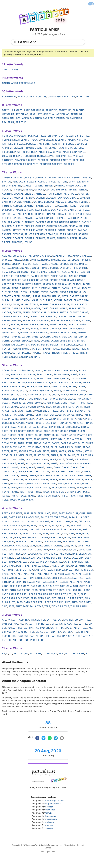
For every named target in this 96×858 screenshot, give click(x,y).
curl (68, 553)
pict (4, 582)
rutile (36, 288)
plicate (6, 189)
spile (47, 386)
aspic (5, 386)
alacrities (39, 96)
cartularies (10, 83)
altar (72, 423)
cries (70, 471)
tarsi (71, 406)
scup (40, 557)
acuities (44, 152)
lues (66, 545)
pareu (62, 479)
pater (62, 447)
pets (41, 598)
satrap (73, 276)
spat (45, 533)
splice (35, 280)
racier (26, 348)
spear (6, 394)
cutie (13, 447)
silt (37, 517)
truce (60, 427)
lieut (5, 479)
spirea (25, 324)
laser (21, 447)
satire (16, 308)
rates (71, 487)
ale (75, 636)
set (4, 628)
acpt (39, 582)
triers (84, 352)
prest (57, 378)
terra (79, 439)
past (67, 537)
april (37, 459)
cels (49, 586)
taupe (71, 455)
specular (69, 144)
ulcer (87, 439)
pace (50, 570)
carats (26, 336)
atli (11, 578)
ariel (45, 459)
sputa (45, 455)
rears (14, 491)
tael (89, 549)
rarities (66, 160)
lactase (17, 214)
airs (52, 582)
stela (70, 439)
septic (36, 312)
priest (86, 259)
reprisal (7, 135)
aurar (38, 443)
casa (60, 537)
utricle (50, 181)
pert (5, 513)
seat (78, 533)
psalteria (8, 122)
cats (33, 578)
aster (31, 374)
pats (12, 598)
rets (55, 602)
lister (26, 259)
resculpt (20, 164)
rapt (12, 561)
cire (62, 586)
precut (16, 320)
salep (57, 374)
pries (14, 487)
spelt (70, 411)
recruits (78, 160)
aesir (21, 459)
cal (14, 636)
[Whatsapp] (50, 738)
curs (5, 590)
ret (43, 619)
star (64, 529)
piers (46, 483)
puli (76, 570)
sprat (44, 427)
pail (4, 549)
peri (24, 537)
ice (48, 636)
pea (59, 632)
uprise (56, 296)
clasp (6, 378)
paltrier (54, 156)
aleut (29, 459)
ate (4, 619)
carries (64, 222)
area (39, 541)
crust (55, 394)
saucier (72, 234)
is (66, 653)
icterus (28, 189)
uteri (13, 459)
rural (56, 435)
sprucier (45, 164)
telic (37, 415)
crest (5, 406)
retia (30, 451)
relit (23, 491)
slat (32, 545)
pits (60, 598)
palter (45, 264)
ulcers (15, 357)
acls (47, 574)
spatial (6, 181)
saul (11, 582)
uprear (36, 296)
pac (42, 628)
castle (66, 259)
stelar (43, 324)
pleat (13, 382)
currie (54, 308)
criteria (67, 148)
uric (58, 533)
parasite (70, 135)
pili (56, 570)
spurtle (83, 193)
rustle (64, 312)
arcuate (61, 202)
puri (57, 529)
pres (73, 598)
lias (74, 578)
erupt (54, 423)
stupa (85, 427)
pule (67, 549)
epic (73, 525)
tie (38, 640)
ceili (13, 471)
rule (87, 545)
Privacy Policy (69, 845)
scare (6, 370)
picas (38, 483)
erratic (84, 181)
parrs (71, 479)
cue (26, 640)
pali (81, 578)
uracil (72, 324)
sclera (75, 320)
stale (61, 439)
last (38, 529)
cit (80, 628)
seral (79, 451)
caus (41, 586)
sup (77, 619)
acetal (16, 296)
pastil (84, 304)
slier (62, 491)
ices (61, 590)
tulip (22, 398)
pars (83, 594)
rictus (26, 296)
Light (48, 852)
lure (54, 557)
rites (38, 491)
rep (71, 619)
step (61, 566)
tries (80, 495)
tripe (79, 415)
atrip (21, 427)
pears (14, 483)
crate (89, 394)
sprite (54, 280)
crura (54, 398)
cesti (37, 471)
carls (64, 443)
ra (3, 653)
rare (45, 537)
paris (21, 463)
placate (62, 206)
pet (32, 632)
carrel (84, 296)
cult (33, 553)
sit (70, 636)
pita (53, 545)
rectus (34, 292)
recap (86, 447)
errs (42, 590)
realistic (51, 110)
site (74, 537)
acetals (18, 222)
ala (69, 623)
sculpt (85, 320)
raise (78, 382)
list (60, 557)
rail (74, 553)
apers (87, 463)
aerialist (76, 114)
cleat (13, 439)
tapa (45, 549)
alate (38, 386)
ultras (25, 357)
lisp (64, 533)
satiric (6, 202)
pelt (53, 521)
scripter (32, 164)
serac (79, 411)
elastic (29, 206)
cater (32, 390)
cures (86, 471)
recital (61, 193)
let (80, 623)
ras (86, 632)
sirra (54, 491)
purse (14, 374)
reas (34, 602)
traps (14, 378)
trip (46, 541)
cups (89, 586)
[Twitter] (43, 738)
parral (45, 288)
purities (55, 160)
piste (88, 419)
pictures (7, 160)
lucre (23, 406)
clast (45, 471)
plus (79, 517)
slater (71, 280)
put (10, 628)
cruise (6, 264)
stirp (13, 443)
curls (14, 475)
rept (48, 602)
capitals (79, 152)
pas (88, 619)
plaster (40, 206)
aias (67, 574)
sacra (62, 451)
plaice (6, 304)
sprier (34, 324)
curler (56, 284)
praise (45, 268)
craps (55, 431)
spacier (40, 238)
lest (19, 557)
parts (79, 479)
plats (68, 483)
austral (7, 193)
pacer (38, 411)
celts (60, 459)
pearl (21, 435)
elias (77, 459)
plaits (82, 344)
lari (37, 570)
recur (72, 386)
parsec (6, 320)
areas (14, 467)
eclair (75, 304)
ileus (49, 406)
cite (18, 533)
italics (6, 214)
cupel (53, 415)
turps (89, 455)
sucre (56, 370)
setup (88, 451)
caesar (54, 328)
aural (82, 431)
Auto (42, 852)
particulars (27, 83)
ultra (62, 415)
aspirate (44, 144)
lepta (80, 475)
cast (38, 533)
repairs (40, 234)
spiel (21, 455)
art (32, 623)
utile (23, 394)
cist (81, 521)
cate (47, 553)
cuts (13, 590)
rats (27, 602)
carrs (74, 467)
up (35, 653)
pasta (88, 479)
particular (25, 96)
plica (81, 419)
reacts (46, 348)
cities (74, 336)
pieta (73, 419)
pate (85, 533)
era (53, 632)
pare (12, 533)
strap (72, 394)
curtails (42, 156)
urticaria (8, 114)
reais (79, 487)
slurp (13, 455)
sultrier (69, 164)
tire (66, 525)
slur (71, 533)
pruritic (19, 152)
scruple (49, 202)
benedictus (50, 816)
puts (12, 602)
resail (72, 308)
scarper (18, 238)
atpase (81, 324)
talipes (39, 210)
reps (83, 570)
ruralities (83, 96)
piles (5, 431)
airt (88, 566)
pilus (78, 447)
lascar (6, 312)
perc (34, 598)
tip (42, 640)
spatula (50, 210)
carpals (41, 222)
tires (63, 495)
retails (50, 234)
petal (65, 378)
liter (28, 427)
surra (54, 455)
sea (58, 636)
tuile (5, 499)
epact (40, 406)
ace (9, 632)
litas (38, 447)
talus (74, 378)
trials (56, 352)
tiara (89, 423)
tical (39, 431)
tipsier (6, 242)
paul (88, 578)
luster (6, 308)
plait (54, 382)
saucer (24, 276)
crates (83, 336)
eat (48, 619)
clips (81, 443)
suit (75, 513)
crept (48, 374)
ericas (26, 340)
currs (23, 475)
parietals (49, 118)
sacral (63, 276)
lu (11, 653)
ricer (46, 451)
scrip (79, 406)
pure (74, 521)
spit (4, 529)
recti (14, 451)
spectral (83, 135)
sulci (78, 491)
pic (21, 623)
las (65, 619)
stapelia (70, 140)
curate (26, 284)
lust (18, 521)
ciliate (74, 197)
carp (39, 561)
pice (54, 566)
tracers (17, 242)
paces (28, 479)
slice (70, 382)
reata (40, 378)
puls (5, 602)
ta (74, 653)
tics (54, 606)
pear (34, 566)
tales (64, 435)
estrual (84, 210)
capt (26, 578)
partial (60, 185)
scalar (57, 256)
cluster (7, 197)
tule (40, 525)
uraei (21, 499)
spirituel (21, 122)
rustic (16, 300)
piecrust (7, 152)
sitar (5, 455)
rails (63, 487)
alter (29, 411)
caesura (71, 185)
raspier (7, 234)
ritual (76, 288)
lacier (55, 340)
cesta (29, 471)
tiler (87, 406)
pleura (26, 264)
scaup (64, 423)
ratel (44, 439)
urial (5, 459)
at (70, 653)
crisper (7, 210)
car (4, 623)
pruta (22, 487)
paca (52, 549)
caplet (6, 336)
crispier (18, 156)
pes (75, 623)
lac (85, 628)
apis (88, 574)
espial (74, 264)
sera (90, 570)
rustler (84, 202)
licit (22, 411)
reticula (31, 152)
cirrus (45, 312)
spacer (14, 324)
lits (63, 594)
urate (53, 439)
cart (12, 517)
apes (87, 582)
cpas (18, 578)
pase (5, 598)
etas (49, 590)
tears (31, 495)
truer (80, 455)
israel (6, 332)
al (22, 653)
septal (27, 256)
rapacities (68, 96)
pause (82, 378)
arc (20, 632)
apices (46, 284)
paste (73, 431)
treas (72, 495)
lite (17, 549)
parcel (76, 284)
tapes (5, 495)
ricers (85, 348)
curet (6, 475)
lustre (35, 272)
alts (81, 574)
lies (45, 594)
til (9, 636)
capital (38, 202)
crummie (49, 825)
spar (5, 557)
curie (5, 447)
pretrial (43, 160)
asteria (62, 210)
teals (22, 495)
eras (35, 590)
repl (41, 602)
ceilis (65, 336)
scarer (65, 320)
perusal (17, 181)
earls (41, 475)
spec (5, 574)
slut (38, 537)
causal (26, 300)
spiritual (49, 114)
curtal (6, 300)
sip (53, 623)
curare (47, 300)
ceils (21, 471)
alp (42, 632)
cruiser (29, 193)
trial (81, 402)
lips (57, 594)
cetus (69, 459)
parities (66, 156)
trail (29, 398)
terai (47, 495)
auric (80, 394)
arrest (6, 284)
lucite (15, 332)
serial (25, 292)
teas (40, 606)
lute (11, 529)
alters (72, 332)
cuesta (16, 264)
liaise (63, 340)
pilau (55, 411)
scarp (6, 419)
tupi (25, 582)
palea (37, 398)
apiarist (7, 148)
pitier (54, 276)
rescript (56, 144)
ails (45, 582)
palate (65, 272)
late (86, 541)
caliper (72, 210)
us (82, 653)
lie (37, 632)
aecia (78, 463)
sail (65, 541)
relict (36, 264)
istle (22, 402)
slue (12, 525)
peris (30, 483)
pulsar (16, 348)
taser (45, 463)
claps (14, 406)
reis (59, 545)
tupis (54, 463)
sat (64, 632)
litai (12, 479)
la (55, 653)
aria (4, 517)
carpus (37, 300)
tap (15, 632)
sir (4, 632)
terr (47, 606)
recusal (18, 234)
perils (45, 344)
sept (86, 517)
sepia (76, 427)
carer (55, 443)
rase (26, 525)
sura (81, 549)
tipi (72, 606)
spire (21, 439)
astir (72, 435)
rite (50, 517)
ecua (47, 578)
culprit (83, 185)
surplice (82, 144)
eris (54, 578)
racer (30, 386)
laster (36, 284)
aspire (44, 280)
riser (56, 406)
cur (20, 640)
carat (48, 419)
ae (78, 653)
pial (18, 561)
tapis (79, 398)
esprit (44, 292)
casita (46, 336)
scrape (17, 256)
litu (69, 594)
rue (54, 619)
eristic (6, 185)
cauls (6, 471)
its (75, 632)
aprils (34, 328)
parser (68, 300)
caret (48, 378)
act (85, 636)
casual (66, 288)
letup (30, 447)
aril (18, 545)
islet (46, 398)
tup (4, 636)
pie (85, 623)
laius (5, 463)
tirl (10, 537)
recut (22, 451)
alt (91, 636)
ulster (16, 284)
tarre (87, 415)
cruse (30, 382)
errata (6, 288)
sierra (63, 308)
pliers (15, 276)
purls (46, 487)
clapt (73, 443)
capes (46, 443)
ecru (39, 545)
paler (54, 447)
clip (31, 533)
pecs (26, 598)
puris (38, 487)
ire (80, 636)
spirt (5, 439)
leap (25, 561)
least (62, 398)
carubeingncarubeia (54, 800)
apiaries (68, 152)
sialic (5, 324)
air (58, 623)
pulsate (63, 177)
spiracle (19, 144)
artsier (29, 222)
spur (31, 537)
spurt (55, 386)
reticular (22, 114)
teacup (16, 288)
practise (30, 148)
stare (5, 374)
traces (46, 352)
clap (47, 566)
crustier (30, 156)
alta (74, 574)
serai (5, 443)
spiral (86, 300)
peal (26, 566)
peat (33, 525)
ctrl (40, 578)
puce (67, 557)
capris (16, 336)
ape (16, 623)
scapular (20, 140)
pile (18, 517)
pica (12, 545)
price (38, 423)
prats (5, 487)
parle (5, 435)
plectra (60, 230)
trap (5, 541)
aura (31, 521)
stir (51, 533)
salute (45, 272)
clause (66, 284)
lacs (87, 590)
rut (4, 640)
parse (14, 419)
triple (6, 316)
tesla (55, 495)
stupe (6, 427)
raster (55, 320)
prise (63, 394)
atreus (44, 328)
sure (81, 545)
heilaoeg (49, 806)
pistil (65, 296)
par (10, 619)
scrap (64, 431)
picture (7, 206)
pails (36, 479)
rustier (61, 234)
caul (74, 566)
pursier (71, 230)
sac (32, 636)
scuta (23, 390)
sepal (40, 374)
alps (79, 582)
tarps (14, 495)
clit (25, 570)
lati (11, 594)
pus (68, 628)
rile (86, 561)
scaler (25, 268)
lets (39, 594)
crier (38, 382)
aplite (15, 316)
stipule (72, 193)
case (52, 537)
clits (53, 471)
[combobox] (48, 42)
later (29, 435)
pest (60, 521)
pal (37, 628)
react (73, 370)
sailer (16, 268)
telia (39, 495)
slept (14, 370)
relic (89, 402)
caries (83, 264)
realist (16, 202)
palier (6, 344)
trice (38, 394)
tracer (46, 296)
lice (32, 561)
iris (59, 541)
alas (25, 545)
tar (63, 628)
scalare (51, 214)
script (55, 272)
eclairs (63, 226)
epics (49, 475)
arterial (82, 140)
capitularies (10, 69)
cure (82, 513)
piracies (19, 160)
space (38, 402)
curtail (50, 189)
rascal (86, 256)
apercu (46, 256)
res (20, 628)
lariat (15, 304)
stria (13, 415)
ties (60, 606)
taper (65, 374)
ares (5, 578)
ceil (52, 561)
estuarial (8, 118)
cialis (64, 328)
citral (24, 316)
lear (68, 578)
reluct (25, 272)
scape (47, 435)
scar (32, 557)
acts (82, 566)
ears (20, 590)
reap (74, 561)
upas (71, 529)
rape (12, 566)
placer (35, 308)
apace (6, 411)
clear (5, 402)
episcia (73, 226)
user (19, 513)
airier (53, 332)
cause (71, 398)
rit (32, 619)
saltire (16, 185)
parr (27, 513)
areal (14, 386)
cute (87, 525)
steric (53, 324)
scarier (7, 238)
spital (16, 292)
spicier (50, 238)
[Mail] (62, 738)
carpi (57, 467)
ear (60, 619)
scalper (85, 197)
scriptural (9, 96)
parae (44, 479)
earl (47, 557)
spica (13, 423)
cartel (16, 312)
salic (21, 415)
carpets (52, 222)
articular (62, 114)
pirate (6, 276)
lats (18, 594)
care (78, 529)
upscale (18, 218)
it (19, 653)
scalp (31, 378)
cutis (30, 402)
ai (59, 653)
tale (61, 553)
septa (71, 451)
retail (54, 312)
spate (23, 378)
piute (29, 463)
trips (88, 495)
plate (46, 382)
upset (22, 431)
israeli (61, 218)
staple (34, 304)
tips (78, 606)
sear (41, 513)
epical (37, 256)
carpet (74, 296)
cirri (64, 406)
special (18, 193)
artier (82, 332)
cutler (56, 288)
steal (46, 423)
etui (24, 529)
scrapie (62, 214)
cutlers (51, 226)
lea (70, 632)
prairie (72, 189)
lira (81, 557)
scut (44, 517)
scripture (64, 110)
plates (6, 348)
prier (89, 435)
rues (75, 602)
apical (76, 256)
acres (70, 463)
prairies (31, 160)
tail (80, 561)
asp (21, 619)
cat (52, 628)
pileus (54, 264)
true (67, 521)
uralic (44, 332)
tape (11, 549)
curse (14, 398)
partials (78, 156)
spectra (73, 214)
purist (54, 268)
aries (53, 459)
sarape (6, 352)
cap (64, 636)
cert (56, 586)
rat (31, 628)
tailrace (33, 135)
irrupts (84, 226)
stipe (87, 411)
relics (75, 348)
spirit (62, 280)
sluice (36, 268)
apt (15, 619)
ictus (73, 374)
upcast (76, 259)
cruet (13, 431)
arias (31, 467)
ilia (31, 570)
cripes (34, 316)
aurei (49, 467)
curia (5, 423)
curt (38, 549)
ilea (68, 590)
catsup (6, 280)
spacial (40, 181)
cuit (82, 586)
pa (26, 653)
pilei (53, 483)
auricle (18, 206)
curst (64, 402)
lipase (72, 316)
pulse (86, 382)
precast (39, 214)
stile (82, 374)
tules (13, 499)
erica (62, 382)
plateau (19, 177)
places (72, 344)
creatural (37, 110)
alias (47, 431)
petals (54, 344)
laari (64, 475)
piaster (27, 202)
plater (15, 272)
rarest (36, 348)
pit (58, 628)
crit (75, 586)
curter (6, 340)
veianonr (49, 828)
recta (5, 451)
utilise (28, 242)
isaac (85, 459)
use (10, 623)
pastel (83, 276)
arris (74, 390)
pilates (82, 218)
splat (37, 455)
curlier (29, 226)
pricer (26, 320)
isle (25, 557)
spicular (58, 140)
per (32, 640)
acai (32, 582)
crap (88, 553)
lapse (14, 390)
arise (5, 415)
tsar (64, 517)
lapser (62, 316)
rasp (69, 513)
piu (37, 636)
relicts (29, 234)
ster (11, 606)
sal (42, 636)
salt (40, 553)
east (5, 533)
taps (25, 574)
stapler (18, 210)
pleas (77, 483)
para (72, 517)
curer (32, 406)
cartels (75, 222)
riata (38, 451)
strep (70, 491)
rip (38, 623)
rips (67, 602)
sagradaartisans (52, 803)
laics (72, 475)
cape (66, 561)
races (55, 487)
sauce (38, 435)
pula (87, 598)
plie (66, 598)
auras (40, 467)
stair (52, 427)
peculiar (31, 144)
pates (5, 483)
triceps (17, 189)
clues (62, 471)
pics (47, 598)
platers (38, 230)
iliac (13, 427)
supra (6, 390)
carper (54, 304)
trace (30, 431)
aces (61, 574)
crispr (73, 328)
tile (80, 537)
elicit (77, 300)
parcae (34, 332)
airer (5, 398)
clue (11, 521)
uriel (62, 463)
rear (12, 557)
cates (23, 374)
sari (18, 541)
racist (36, 320)
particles (62, 118)
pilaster (45, 135)
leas (32, 594)
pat (82, 619)
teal (32, 541)
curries (40, 226)
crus (46, 521)
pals (76, 594)
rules (46, 491)
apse (12, 513)
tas (74, 628)
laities (6, 230)
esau (61, 578)
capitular (8, 110)
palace (73, 292)
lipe (51, 594)
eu (87, 653)
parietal (45, 140)
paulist (71, 218)
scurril (29, 238)
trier (45, 415)
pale (47, 525)
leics (13, 463)
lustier (16, 230)
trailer (49, 185)
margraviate (51, 819)
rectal (45, 259)
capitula (58, 135)
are (15, 640)
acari (21, 443)
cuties (16, 340)
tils (66, 606)
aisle (30, 394)
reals (88, 487)
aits (58, 582)
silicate (19, 148)
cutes (32, 475)
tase (26, 606)
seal (5, 566)
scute (14, 394)
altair (25, 328)
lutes (19, 479)
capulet (40, 218)
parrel (35, 259)
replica (29, 197)
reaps (6, 491)
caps (26, 586)
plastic (30, 177)
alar (39, 521)
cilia (31, 419)
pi (52, 653)
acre (5, 545)
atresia (29, 210)
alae (65, 582)
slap (46, 561)
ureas (30, 499)
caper (65, 370)
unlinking (49, 822)
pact (17, 537)
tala (12, 574)
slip (4, 521)
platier (49, 230)
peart (81, 435)
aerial (27, 312)
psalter (7, 222)
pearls (35, 344)
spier (29, 455)
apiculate (36, 114)
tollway (48, 813)
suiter (16, 352)
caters (56, 336)
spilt (13, 435)
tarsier (51, 177)
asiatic (28, 218)
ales (72, 582)
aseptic (51, 206)
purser (25, 308)
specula (85, 214)
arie (12, 586)
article (40, 193)
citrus (67, 256)
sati (88, 602)
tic (42, 623)
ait (15, 628)
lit (47, 628)
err (80, 632)
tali (18, 574)
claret (74, 312)
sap (48, 623)
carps (66, 467)
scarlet (27, 185)
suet (25, 541)
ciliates (7, 156)
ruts (82, 602)
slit (24, 521)
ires (74, 590)
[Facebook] (37, 738)
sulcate (73, 202)
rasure (55, 259)
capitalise (54, 96)
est (48, 632)
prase (56, 402)
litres (81, 340)
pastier (27, 230)
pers (54, 513)
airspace (55, 152)
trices (74, 352)
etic (55, 590)
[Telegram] (56, 738)
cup (26, 636)
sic (10, 640)
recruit (73, 206)
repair (6, 272)
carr (11, 570)
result (16, 280)
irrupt (52, 316)
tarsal (16, 259)
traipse (51, 193)
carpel (26, 288)
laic (47, 513)
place (63, 386)
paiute (24, 332)
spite (29, 439)
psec (80, 598)
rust (86, 529)
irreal (35, 340)
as (31, 653)
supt (19, 606)
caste (57, 419)
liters (72, 340)
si (63, 653)
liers (88, 475)
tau (20, 636)
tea (27, 619)
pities (63, 344)
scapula (63, 197)
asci (31, 517)
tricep (65, 352)
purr (19, 566)
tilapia (83, 238)
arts (19, 586)
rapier (26, 280)
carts (84, 467)
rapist (45, 320)
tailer (62, 324)
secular (51, 197)
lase (5, 594)
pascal (15, 344)
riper (54, 451)
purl (90, 513)
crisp (40, 390)
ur (39, 653)
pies (54, 598)
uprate (35, 357)
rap (26, 623)
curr (60, 549)
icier (57, 475)
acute (30, 423)
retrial (82, 189)
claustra (55, 148)
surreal (72, 238)
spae (59, 561)
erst (80, 525)
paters (25, 344)
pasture (61, 189)
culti (78, 471)
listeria (79, 148)
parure (44, 304)
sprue (70, 415)
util (84, 606)
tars (39, 574)
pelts (22, 483)
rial (11, 541)
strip (22, 386)
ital (80, 590)
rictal (82, 308)
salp (54, 525)
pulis (30, 487)
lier (50, 529)
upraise (39, 189)
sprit (5, 382)
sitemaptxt (50, 809)
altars (62, 332)
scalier (83, 234)
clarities (36, 118)
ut (44, 653)
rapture (62, 181)
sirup (87, 398)
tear (5, 525)
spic (4, 606)
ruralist (7, 140)
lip (90, 623)
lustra (81, 316)
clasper (74, 177)
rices (30, 491)
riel (61, 602)
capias (84, 312)
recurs (65, 348)
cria (69, 586)
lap (53, 636)
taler (63, 455)
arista (24, 304)
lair (40, 566)
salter (35, 276)
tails (86, 491)
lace (19, 525)
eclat (21, 382)
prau (69, 570)
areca (38, 370)
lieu (60, 525)
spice (37, 439)
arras (57, 390)
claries (7, 226)
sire (44, 529)
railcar (82, 230)
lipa (43, 570)
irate (30, 370)
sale (74, 557)
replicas (7, 164)
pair (25, 533)
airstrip (42, 148)
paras (53, 479)
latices (28, 214)
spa (63, 623)
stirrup (41, 177)
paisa (45, 447)
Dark (53, 852)
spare (29, 415)
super (47, 402)
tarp (32, 574)
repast (6, 296)
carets (36, 336)
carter (64, 304)
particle (7, 144)
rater (47, 370)
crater (44, 276)
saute (46, 394)
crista (43, 316)
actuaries (22, 118)
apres (6, 467)
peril (21, 423)
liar (31, 529)
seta (71, 541)
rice (67, 566)
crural (6, 259)
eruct (46, 411)
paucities (76, 118)
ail (90, 628)
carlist (51, 218)
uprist (83, 268)
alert (73, 402)
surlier (61, 238)
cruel (82, 390)
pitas (61, 483)
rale (18, 529)
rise (87, 521)
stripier (57, 164)
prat (62, 570)
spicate (73, 181)
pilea (70, 447)
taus (33, 606)
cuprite (85, 206)
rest (5, 553)
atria (29, 443)
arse (54, 553)
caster (85, 272)
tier (4, 537)
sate (26, 553)
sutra (23, 419)
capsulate (23, 110)
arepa (23, 467)
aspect (75, 272)
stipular (33, 140)
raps (19, 602)
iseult (82, 328)
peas (19, 598)
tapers (36, 352)
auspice (19, 197)
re (48, 653)
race (53, 541)
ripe (86, 537)
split (63, 411)
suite (22, 370)
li (7, 653)
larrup (64, 268)
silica (83, 292)
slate (66, 390)
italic (45, 308)
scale (82, 370)
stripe (74, 268)
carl (79, 541)
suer (74, 549)
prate (48, 390)
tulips (6, 357)
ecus (27, 590)
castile (86, 222)
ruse (19, 553)
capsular (20, 135)
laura (39, 419)
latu (25, 594)
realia (56, 348)
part (12, 553)
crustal (86, 177)
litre (69, 427)
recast (86, 288)
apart (80, 423)
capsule (7, 177)
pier (24, 517)
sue (37, 619)
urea (47, 545)
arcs (5, 586)
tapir (65, 419)
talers (26, 352)
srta (19, 582)
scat (61, 513)
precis (64, 292)
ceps (19, 570)
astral (6, 268)
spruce (64, 264)
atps (54, 574)
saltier (40, 197)
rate (73, 545)
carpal (54, 292)
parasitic (78, 110)
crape (81, 386)
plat (31, 549)
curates (18, 226)
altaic (16, 328)
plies (85, 483)
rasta (37, 463)
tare (57, 517)
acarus (6, 256)
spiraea (29, 181)
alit (4, 570)
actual (57, 300)
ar (15, 653)
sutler (6, 292)
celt (81, 553)
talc (24, 549)
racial (86, 284)
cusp (88, 557)
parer (14, 411)
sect (5, 561)
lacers (44, 340)
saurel (81, 280)
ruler (14, 402)
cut (26, 632)
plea (33, 513)
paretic (39, 185)
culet (89, 443)
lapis (36, 427)
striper (7, 218)
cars (34, 586)
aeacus (6, 328)
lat (26, 628)
